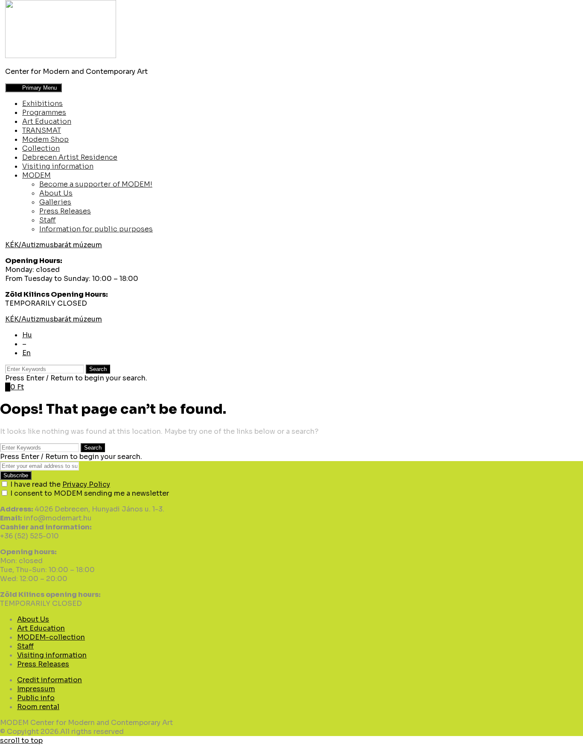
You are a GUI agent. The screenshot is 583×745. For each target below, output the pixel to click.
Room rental (38, 706)
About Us (56, 193)
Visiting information (57, 166)
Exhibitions (42, 103)
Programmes (44, 112)
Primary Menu (33, 88)
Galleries (55, 202)
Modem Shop (45, 139)
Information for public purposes (96, 229)
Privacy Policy (86, 484)
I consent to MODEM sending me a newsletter (89, 493)
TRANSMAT (41, 130)
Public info (36, 697)
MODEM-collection (51, 637)
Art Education (46, 121)
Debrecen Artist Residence (69, 157)
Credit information (49, 679)
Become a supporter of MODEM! (95, 184)
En (26, 352)
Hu (27, 334)
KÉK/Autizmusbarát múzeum (53, 244)
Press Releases (65, 211)
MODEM (36, 175)
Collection (41, 148)
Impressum (36, 688)
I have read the (60, 484)
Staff (47, 220)
